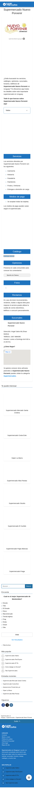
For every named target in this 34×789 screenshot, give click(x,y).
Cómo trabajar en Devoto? (13, 667)
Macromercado (8, 614)
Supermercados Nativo (12, 655)
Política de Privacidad (8, 741)
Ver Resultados (17, 640)
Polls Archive (7, 645)
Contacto (4, 735)
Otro (4, 627)
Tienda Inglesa (8, 616)
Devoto (5, 603)
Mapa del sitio (6, 745)
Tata (4, 606)
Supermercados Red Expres (13, 659)
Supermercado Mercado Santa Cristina (14, 680)
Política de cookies (7, 739)
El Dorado (6, 608)
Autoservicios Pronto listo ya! (11, 687)
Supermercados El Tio (11, 663)
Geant (5, 624)
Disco (5, 611)
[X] (7, 705)
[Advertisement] (17, 60)
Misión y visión (6, 737)
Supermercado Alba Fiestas (11, 693)
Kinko (5, 622)
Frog (4, 619)
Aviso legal (5, 743)
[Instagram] (11, 705)
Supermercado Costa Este (11, 684)
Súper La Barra (7, 690)
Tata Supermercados (11, 670)
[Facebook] (3, 705)
